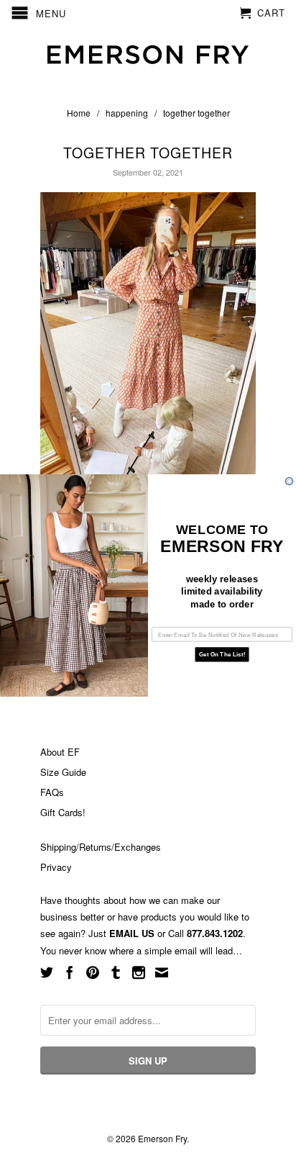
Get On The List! (222, 654)
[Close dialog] (289, 481)
